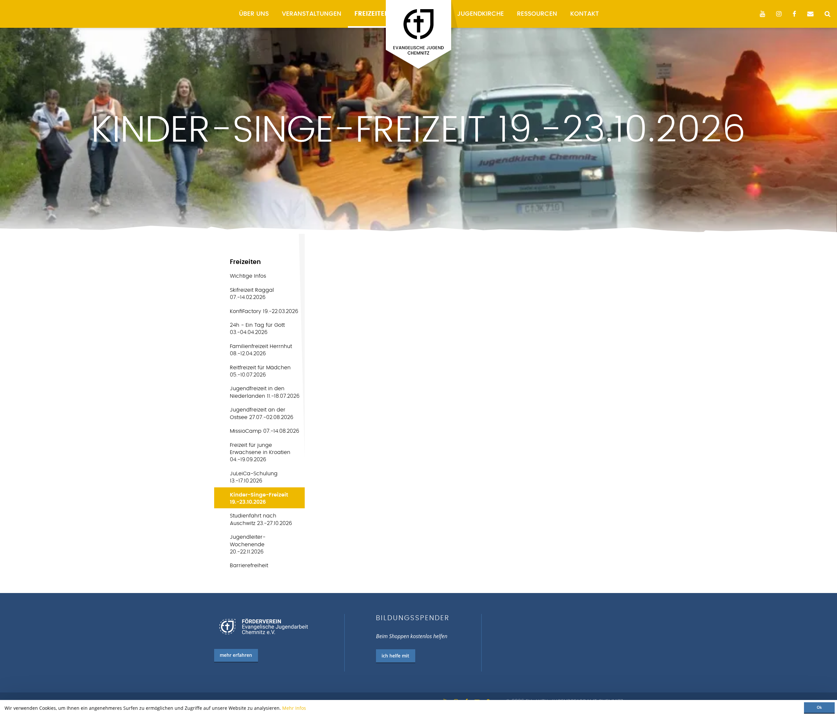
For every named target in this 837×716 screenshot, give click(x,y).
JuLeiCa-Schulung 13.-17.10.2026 (254, 477)
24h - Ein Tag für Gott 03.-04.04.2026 (257, 329)
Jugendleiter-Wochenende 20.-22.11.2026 (247, 544)
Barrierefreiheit (249, 565)
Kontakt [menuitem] (584, 14)
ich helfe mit (395, 656)
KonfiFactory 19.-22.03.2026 (264, 311)
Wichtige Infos (248, 276)
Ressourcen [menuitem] (537, 14)
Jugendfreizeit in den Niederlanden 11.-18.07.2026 (264, 392)
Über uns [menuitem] (254, 14)
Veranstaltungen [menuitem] (311, 14)
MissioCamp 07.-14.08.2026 (264, 431)
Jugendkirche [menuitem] (480, 14)
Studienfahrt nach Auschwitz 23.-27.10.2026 (261, 519)
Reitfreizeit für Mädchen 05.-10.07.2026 (260, 371)
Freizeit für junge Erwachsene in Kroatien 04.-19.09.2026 (260, 452)
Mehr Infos (294, 708)
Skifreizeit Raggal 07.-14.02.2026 (252, 294)
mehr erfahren (236, 655)
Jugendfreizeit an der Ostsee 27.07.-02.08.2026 (261, 413)
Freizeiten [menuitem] (371, 14)
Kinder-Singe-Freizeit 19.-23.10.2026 (259, 498)
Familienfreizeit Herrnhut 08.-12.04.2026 (261, 350)
